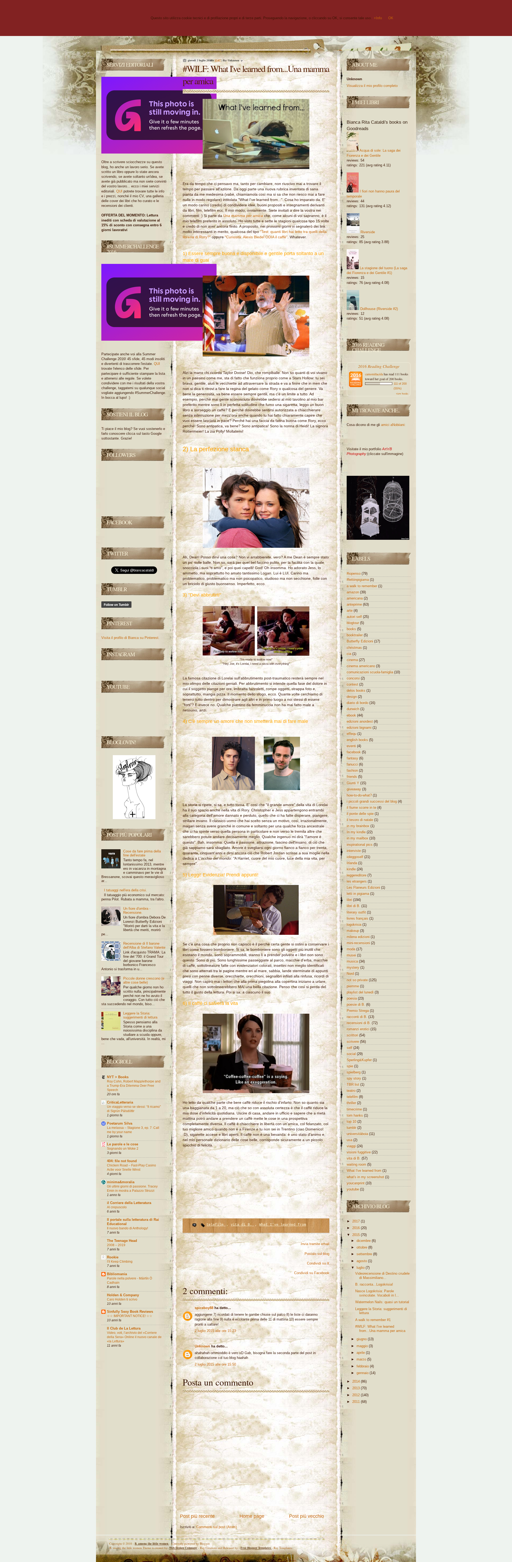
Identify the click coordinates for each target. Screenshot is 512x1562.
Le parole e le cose (122, 1144)
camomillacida (374, 374)
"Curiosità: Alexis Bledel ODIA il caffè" (256, 237)
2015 (356, 1235)
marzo (362, 1359)
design (352, 697)
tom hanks (355, 1115)
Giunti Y (353, 783)
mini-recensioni (359, 943)
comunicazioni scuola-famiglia (370, 672)
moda (351, 949)
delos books (356, 691)
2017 (356, 1221)
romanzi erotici (358, 1029)
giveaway (354, 789)
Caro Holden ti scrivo (122, 1299)
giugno (362, 1339)
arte (350, 611)
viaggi (352, 1146)
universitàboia (358, 1134)
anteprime (355, 604)
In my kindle (357, 832)
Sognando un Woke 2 (122, 1148)
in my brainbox (358, 826)
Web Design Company (183, 1548)
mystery (353, 967)
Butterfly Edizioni (360, 641)
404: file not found (122, 1161)
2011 (356, 1402)
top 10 (352, 1122)
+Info (378, 18)
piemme (353, 986)
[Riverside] (353, 232)
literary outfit (357, 912)
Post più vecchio (306, 1516)
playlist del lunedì (361, 992)
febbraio (363, 1366)
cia (349, 654)
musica (353, 961)
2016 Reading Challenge (378, 366)
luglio (361, 1268)
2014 (356, 1381)
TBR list (353, 1084)
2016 (356, 1228)
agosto (362, 1261)
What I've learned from (282, 1225)
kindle (352, 869)
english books (358, 740)
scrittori (353, 1035)
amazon (353, 592)
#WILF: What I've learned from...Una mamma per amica (380, 1329)
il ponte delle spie (361, 814)
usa (350, 1140)
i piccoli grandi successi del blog (372, 801)
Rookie (112, 1257)
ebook (352, 715)
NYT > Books (118, 1077)
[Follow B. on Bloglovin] (134, 818)
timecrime (355, 1109)
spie (350, 1066)
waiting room (357, 1164)
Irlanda (352, 863)
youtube (353, 1189)
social (352, 1054)
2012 (356, 1395)
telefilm (216, 1225)
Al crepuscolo (117, 1207)
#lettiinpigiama (358, 580)
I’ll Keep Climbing (120, 1261)
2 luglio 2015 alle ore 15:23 (215, 1331)
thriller (352, 1103)
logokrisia (354, 925)
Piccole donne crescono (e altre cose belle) (143, 980)
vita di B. (242, 1225)
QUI (119, 191)
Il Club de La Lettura (124, 1328)
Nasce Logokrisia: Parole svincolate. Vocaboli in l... (377, 1293)
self (350, 1048)
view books (402, 393)
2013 (356, 1388)
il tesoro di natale (360, 820)
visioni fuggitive (359, 1152)
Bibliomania (117, 1274)
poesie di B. (356, 1005)
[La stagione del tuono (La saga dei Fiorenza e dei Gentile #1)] (353, 268)
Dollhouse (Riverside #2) (379, 309)
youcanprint (356, 1183)
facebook (354, 752)
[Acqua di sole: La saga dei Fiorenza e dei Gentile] (353, 150)
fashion (353, 770)
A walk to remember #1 (373, 1320)
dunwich (353, 709)
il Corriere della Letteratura (129, 1203)
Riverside (368, 232)
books (352, 629)
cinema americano (361, 666)
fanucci (353, 764)
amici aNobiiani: (393, 425)
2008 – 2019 (116, 1245)
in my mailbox (358, 838)
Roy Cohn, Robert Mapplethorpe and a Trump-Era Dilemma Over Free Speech (134, 1086)
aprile (361, 1353)
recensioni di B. (359, 1023)
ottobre (362, 1247)
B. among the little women (152, 1543)
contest (353, 684)
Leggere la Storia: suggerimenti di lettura (140, 1015)
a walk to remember (362, 586)
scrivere (353, 1042)
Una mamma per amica (243, 216)
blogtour (353, 623)
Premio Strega (358, 1011)
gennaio (363, 1373)
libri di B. (354, 906)
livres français (358, 918)
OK (390, 18)
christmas (355, 648)
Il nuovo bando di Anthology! (127, 1228)
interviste (354, 851)
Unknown (203, 1346)
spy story (354, 1078)
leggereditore (357, 875)
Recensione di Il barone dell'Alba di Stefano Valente (144, 945)
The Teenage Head (122, 1241)
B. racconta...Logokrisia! (374, 1284)
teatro (352, 1091)
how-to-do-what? (360, 795)
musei (352, 955)
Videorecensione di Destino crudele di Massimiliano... (382, 1275)
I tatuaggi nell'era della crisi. (125, 890)
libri (350, 900)
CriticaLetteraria (120, 1102)
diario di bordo (358, 703)
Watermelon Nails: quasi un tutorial (382, 1302)
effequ (352, 734)
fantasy (353, 758)
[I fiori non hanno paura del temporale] (353, 191)
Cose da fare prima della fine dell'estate (142, 853)
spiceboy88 (204, 1308)
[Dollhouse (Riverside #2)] (353, 309)
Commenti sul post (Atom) (216, 1527)
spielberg (354, 1072)
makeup (353, 931)
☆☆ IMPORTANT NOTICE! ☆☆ (129, 1316)
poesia (352, 998)
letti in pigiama (358, 894)
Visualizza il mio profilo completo (372, 86)
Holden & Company (123, 1295)
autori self (355, 617)
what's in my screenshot (366, 1177)
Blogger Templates (256, 1548)
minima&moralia (120, 1182)
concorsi (354, 678)
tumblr (352, 1128)
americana (355, 598)
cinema (353, 660)
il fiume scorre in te (362, 808)
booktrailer (355, 635)
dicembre (364, 1241)
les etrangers (357, 881)
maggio (363, 1346)
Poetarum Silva (119, 1123)
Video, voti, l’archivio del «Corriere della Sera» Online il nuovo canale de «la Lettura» (134, 1337)
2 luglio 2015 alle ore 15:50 (215, 1364)
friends (352, 777)
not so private (358, 980)
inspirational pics (360, 845)
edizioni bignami (360, 728)
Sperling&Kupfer (360, 1060)
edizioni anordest (360, 721)
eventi (352, 746)
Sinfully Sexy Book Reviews (130, 1312)
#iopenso (354, 573)
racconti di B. (357, 1017)
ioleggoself (355, 857)
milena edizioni (359, 937)
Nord (351, 974)
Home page (251, 1516)
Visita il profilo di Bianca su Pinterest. (130, 638)
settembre (365, 1254)
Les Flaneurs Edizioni (364, 887)
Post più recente (197, 1516)
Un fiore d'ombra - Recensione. (136, 911)
